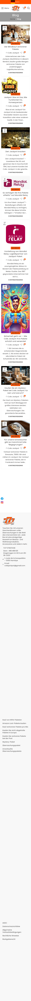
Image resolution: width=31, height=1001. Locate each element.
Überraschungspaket (11, 745)
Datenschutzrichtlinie (11, 926)
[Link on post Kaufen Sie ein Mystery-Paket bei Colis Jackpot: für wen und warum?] (15, 375)
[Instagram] (2, 502)
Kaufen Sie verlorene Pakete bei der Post (14, 737)
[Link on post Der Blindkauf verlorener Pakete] (15, 34)
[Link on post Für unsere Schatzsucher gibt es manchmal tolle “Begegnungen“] (15, 428)
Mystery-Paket (8, 742)
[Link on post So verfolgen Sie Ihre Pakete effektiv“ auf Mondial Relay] (15, 183)
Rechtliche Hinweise (10, 936)
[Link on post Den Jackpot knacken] (15, 137)
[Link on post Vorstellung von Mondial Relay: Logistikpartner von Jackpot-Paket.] (15, 234)
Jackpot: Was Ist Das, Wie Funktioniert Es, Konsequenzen (15, 100)
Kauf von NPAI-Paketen (12, 720)
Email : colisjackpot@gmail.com (14, 564)
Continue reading (15, 73)
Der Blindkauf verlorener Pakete (15, 48)
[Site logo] (15, 8)
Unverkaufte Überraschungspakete (11, 750)
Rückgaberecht (8, 939)
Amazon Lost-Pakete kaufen (14, 723)
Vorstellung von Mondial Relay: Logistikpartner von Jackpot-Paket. (15, 254)
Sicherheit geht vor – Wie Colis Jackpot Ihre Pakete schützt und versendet (15, 339)
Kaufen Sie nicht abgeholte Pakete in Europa (13, 731)
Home (12, 19)
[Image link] (8, 520)
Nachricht (15, 43)
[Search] (28, 8)
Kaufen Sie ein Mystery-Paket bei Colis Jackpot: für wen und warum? (15, 390)
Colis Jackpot (13, 53)
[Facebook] (2, 498)
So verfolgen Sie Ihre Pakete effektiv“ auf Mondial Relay (15, 194)
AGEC (4, 923)
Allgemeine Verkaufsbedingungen (11, 931)
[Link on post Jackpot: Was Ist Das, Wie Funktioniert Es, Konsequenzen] (15, 85)
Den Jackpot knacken (15, 151)
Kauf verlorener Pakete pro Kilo (15, 727)
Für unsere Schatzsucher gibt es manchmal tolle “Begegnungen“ (15, 442)
